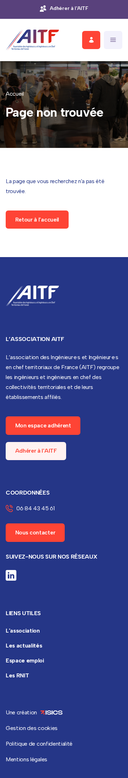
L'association (23, 630)
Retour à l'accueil (37, 219)
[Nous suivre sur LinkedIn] (11, 575)
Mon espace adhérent (43, 425)
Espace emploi (25, 660)
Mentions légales (26, 759)
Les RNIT (17, 675)
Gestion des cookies (32, 728)
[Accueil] (32, 40)
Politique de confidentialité (39, 743)
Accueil (15, 93)
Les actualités (24, 645)
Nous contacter (35, 532)
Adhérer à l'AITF (36, 450)
